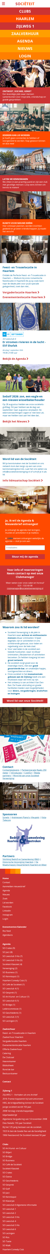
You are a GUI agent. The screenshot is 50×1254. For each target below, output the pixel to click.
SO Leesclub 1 (9, 1209)
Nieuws (6, 894)
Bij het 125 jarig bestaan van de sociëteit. (22, 1127)
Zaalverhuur (9, 1029)
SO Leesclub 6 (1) (11, 1000)
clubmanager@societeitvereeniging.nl (25, 588)
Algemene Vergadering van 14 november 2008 (25, 1119)
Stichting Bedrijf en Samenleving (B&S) (21, 859)
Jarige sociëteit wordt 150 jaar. (17, 1106)
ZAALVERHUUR (25, 33)
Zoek (5, 898)
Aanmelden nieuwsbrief (14, 886)
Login (5, 918)
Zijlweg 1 (7, 1090)
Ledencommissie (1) (12, 1008)
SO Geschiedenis (10, 1180)
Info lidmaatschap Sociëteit (22, 480)
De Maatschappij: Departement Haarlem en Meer (25, 863)
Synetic (6, 817)
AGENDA (25, 41)
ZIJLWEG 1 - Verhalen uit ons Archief (20, 1094)
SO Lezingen (9, 1233)
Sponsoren (10, 814)
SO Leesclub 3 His (11, 1217)
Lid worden (8, 902)
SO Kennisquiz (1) (11, 976)
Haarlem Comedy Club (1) (15, 980)
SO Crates (7, 1172)
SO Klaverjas (8, 1201)
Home (6, 878)
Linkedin (7, 910)
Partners (8, 856)
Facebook (7, 906)
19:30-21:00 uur (24, 343)
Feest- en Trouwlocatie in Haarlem (19, 1033)
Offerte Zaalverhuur (12, 1049)
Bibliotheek (8, 1065)
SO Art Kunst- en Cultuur (14, 1148)
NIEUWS (25, 48)
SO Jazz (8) (8, 952)
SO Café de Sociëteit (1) (14, 984)
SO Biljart (7, 1152)
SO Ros (6, 1237)
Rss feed (7, 931)
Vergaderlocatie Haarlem (20, 292)
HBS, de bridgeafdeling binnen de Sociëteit (23, 1102)
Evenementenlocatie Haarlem (23, 297)
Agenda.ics (8, 935)
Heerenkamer (9, 1061)
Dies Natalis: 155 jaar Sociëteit (17, 1123)
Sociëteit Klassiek (11, 1168)
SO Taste (7, 1241)
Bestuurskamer (10, 1073)
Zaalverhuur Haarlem (13, 1037)
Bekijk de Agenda (15, 358)
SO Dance (7, 1176)
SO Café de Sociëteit (12, 1164)
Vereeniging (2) (10, 968)
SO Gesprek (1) (10, 992)
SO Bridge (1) (9, 1004)
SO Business (8, 1160)
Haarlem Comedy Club (13, 1249)
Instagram (8, 914)
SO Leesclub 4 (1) (11, 988)
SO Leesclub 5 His (11, 1225)
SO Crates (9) (9, 948)
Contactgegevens (11, 770)
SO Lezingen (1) (10, 1021)
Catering (7, 1053)
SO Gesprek (8, 1184)
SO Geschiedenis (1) (12, 1012)
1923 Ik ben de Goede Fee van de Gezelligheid (24, 1131)
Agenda (6, 890)
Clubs (5, 1144)
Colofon (28, 772)
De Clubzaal (8, 1057)
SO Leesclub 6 (9, 1229)
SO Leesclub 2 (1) (11, 1016)
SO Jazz (6, 1192)
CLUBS (25, 11)
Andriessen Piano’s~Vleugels (25, 817)
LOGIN (25, 55)
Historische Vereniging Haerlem (18, 862)
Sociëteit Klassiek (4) (12, 964)
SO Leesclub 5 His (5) (12, 960)
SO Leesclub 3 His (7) (12, 956)
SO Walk (7, 1245)
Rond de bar (8, 1069)
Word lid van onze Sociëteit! (25, 700)
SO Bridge (7, 1156)
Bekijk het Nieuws (15, 421)
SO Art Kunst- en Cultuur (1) (16, 996)
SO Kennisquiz (9, 1196)
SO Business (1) (10, 972)
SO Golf (6, 1188)
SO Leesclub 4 (9, 1221)
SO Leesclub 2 (9, 1213)
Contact (8, 767)
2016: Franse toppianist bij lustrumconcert (23, 1098)
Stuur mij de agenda (25, 556)
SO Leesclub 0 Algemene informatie (20, 1205)
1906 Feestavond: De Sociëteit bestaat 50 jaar (24, 1135)
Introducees (16, 772)
